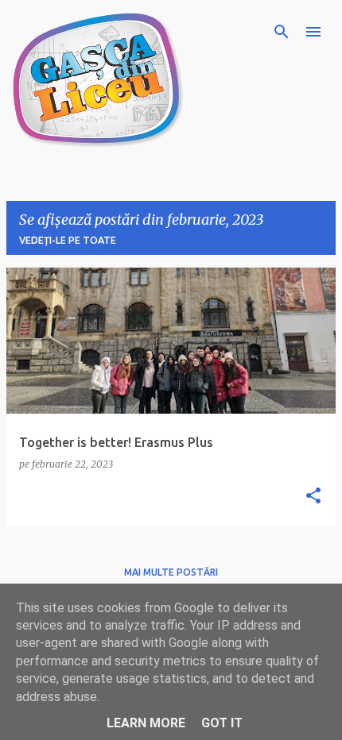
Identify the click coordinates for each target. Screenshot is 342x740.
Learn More (146, 722)
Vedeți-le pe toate (67, 240)
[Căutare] (281, 32)
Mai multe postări (171, 572)
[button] (313, 496)
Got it (222, 722)
